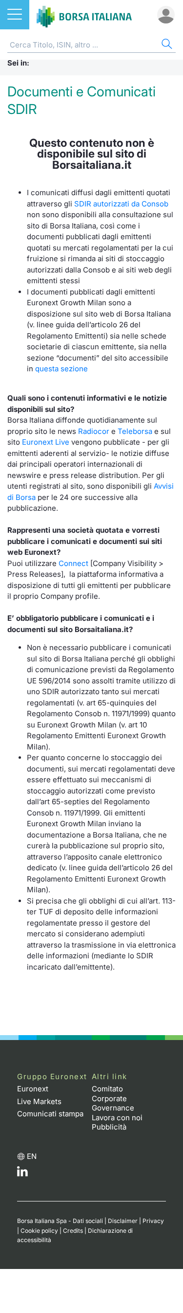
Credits (73, 1230)
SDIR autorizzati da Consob (121, 203)
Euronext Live (45, 442)
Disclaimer (123, 1220)
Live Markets (39, 1101)
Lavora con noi (117, 1117)
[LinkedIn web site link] (22, 1173)
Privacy (153, 1220)
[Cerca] (166, 45)
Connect (73, 563)
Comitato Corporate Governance (113, 1098)
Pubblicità (109, 1127)
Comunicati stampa (50, 1113)
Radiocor (93, 431)
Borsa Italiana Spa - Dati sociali (60, 1220)
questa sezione (61, 368)
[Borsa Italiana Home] (84, 14)
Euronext (32, 1088)
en (32, 1156)
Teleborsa (135, 431)
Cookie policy (39, 1230)
